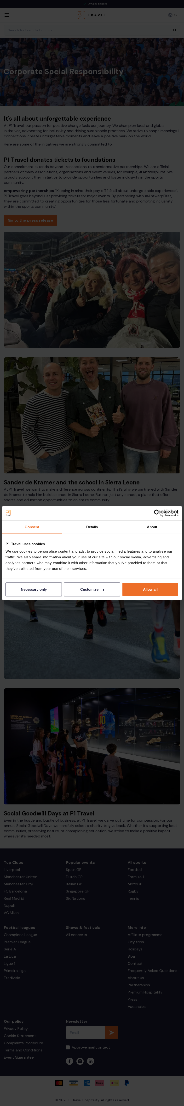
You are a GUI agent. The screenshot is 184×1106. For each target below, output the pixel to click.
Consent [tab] (32, 527)
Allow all (150, 589)
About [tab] (152, 527)
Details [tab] (92, 527)
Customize (89, 589)
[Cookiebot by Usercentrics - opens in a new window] (157, 513)
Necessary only (34, 589)
